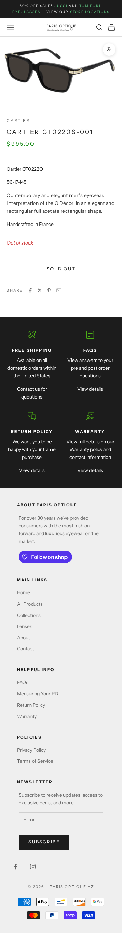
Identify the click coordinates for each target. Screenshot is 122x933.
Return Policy (31, 705)
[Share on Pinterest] (49, 290)
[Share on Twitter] (39, 290)
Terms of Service (35, 761)
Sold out (61, 268)
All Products (30, 604)
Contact (25, 649)
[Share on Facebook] (30, 290)
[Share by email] (58, 290)
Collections (29, 615)
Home (23, 592)
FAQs (22, 682)
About (23, 638)
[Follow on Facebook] (15, 866)
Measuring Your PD (37, 694)
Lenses (24, 626)
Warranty (27, 716)
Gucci (60, 6)
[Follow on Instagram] (32, 866)
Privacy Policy (31, 750)
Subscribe (44, 841)
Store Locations (90, 11)
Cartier (18, 120)
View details (90, 389)
